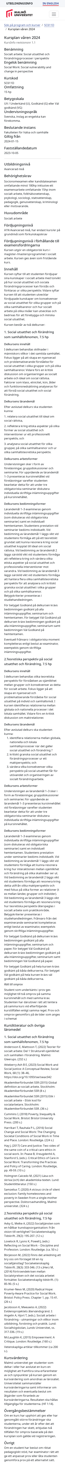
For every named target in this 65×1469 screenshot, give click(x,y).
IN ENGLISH (51, 3)
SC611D (49, 25)
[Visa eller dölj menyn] (54, 14)
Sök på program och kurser (22, 25)
